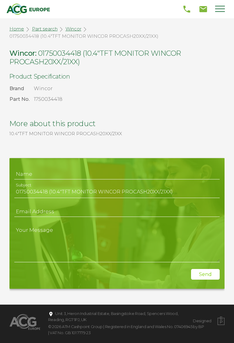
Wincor (73, 29)
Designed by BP (202, 323)
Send (205, 274)
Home (16, 29)
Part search (45, 29)
